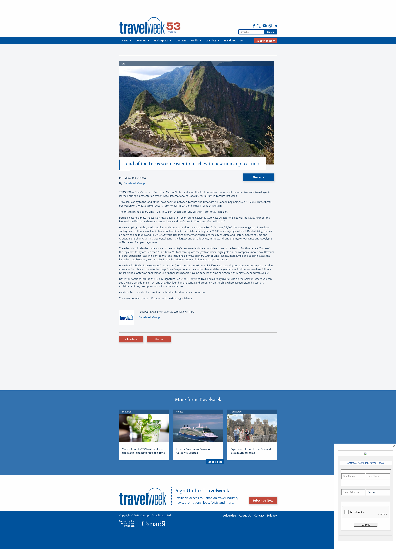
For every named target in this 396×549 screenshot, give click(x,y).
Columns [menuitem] (141, 40)
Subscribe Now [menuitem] (265, 40)
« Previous (131, 339)
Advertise (229, 515)
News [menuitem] (124, 40)
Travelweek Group (134, 183)
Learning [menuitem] (211, 40)
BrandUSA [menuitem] (230, 40)
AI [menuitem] (241, 40)
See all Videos (215, 461)
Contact (259, 515)
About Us (245, 515)
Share (257, 177)
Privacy (272, 515)
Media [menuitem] (194, 40)
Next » (159, 339)
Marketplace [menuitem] (161, 40)
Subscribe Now (263, 500)
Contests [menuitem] (181, 40)
